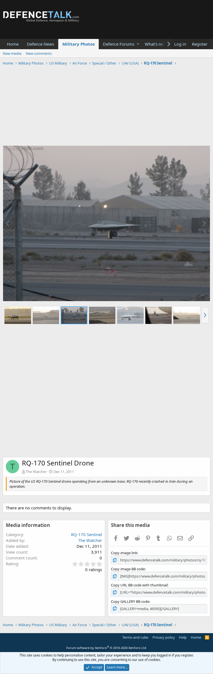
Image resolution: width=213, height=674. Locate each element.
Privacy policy (164, 637)
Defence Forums (118, 44)
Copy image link (124, 552)
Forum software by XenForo (106, 648)
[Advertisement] (106, 106)
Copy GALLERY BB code (130, 601)
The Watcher (36, 471)
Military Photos (78, 44)
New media (12, 53)
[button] (138, 44)
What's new (156, 44)
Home (13, 44)
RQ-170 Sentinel (86, 534)
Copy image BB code (128, 568)
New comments (39, 53)
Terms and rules (135, 637)
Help (183, 637)
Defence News (40, 44)
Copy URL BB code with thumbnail (139, 585)
